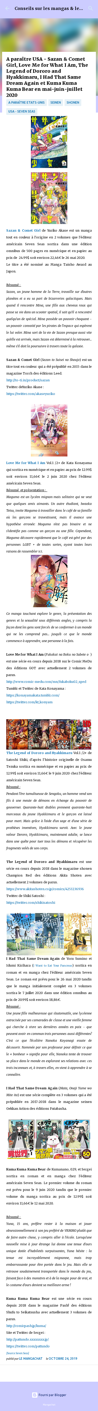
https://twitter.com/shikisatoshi (30, 903)
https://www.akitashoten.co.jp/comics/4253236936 (45, 889)
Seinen (55, 102)
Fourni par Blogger (52, 1395)
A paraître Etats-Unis (26, 102)
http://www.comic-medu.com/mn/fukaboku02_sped (46, 682)
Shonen (73, 102)
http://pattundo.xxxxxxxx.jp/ (27, 1339)
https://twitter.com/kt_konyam (29, 702)
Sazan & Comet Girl (23, 230)
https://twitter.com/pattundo (28, 1346)
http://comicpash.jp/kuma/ (26, 1326)
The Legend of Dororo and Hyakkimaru (39, 753)
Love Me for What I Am (25, 463)
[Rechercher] (91, 8)
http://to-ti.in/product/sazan (28, 380)
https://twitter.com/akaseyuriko (30, 394)
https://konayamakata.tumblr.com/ (33, 695)
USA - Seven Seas (21, 111)
